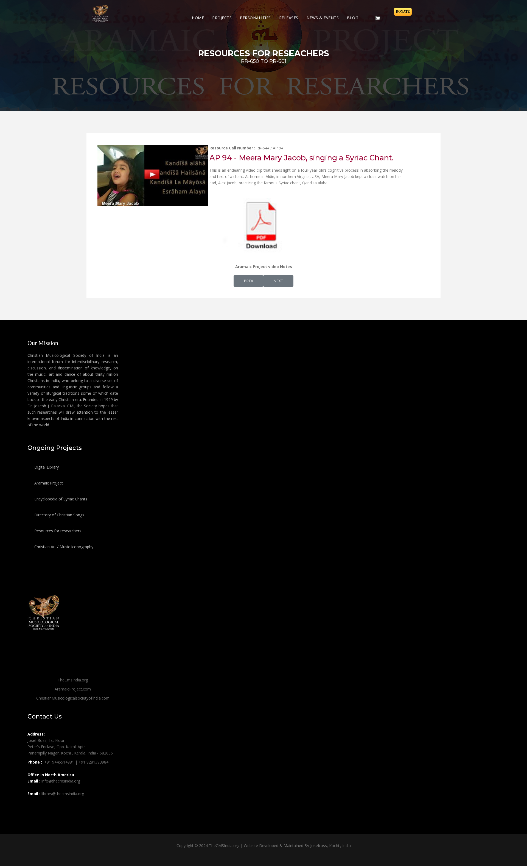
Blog (352, 17)
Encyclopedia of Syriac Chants (60, 499)
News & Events (323, 17)
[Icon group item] (32, 806)
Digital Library (46, 467)
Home (198, 17)
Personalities (255, 17)
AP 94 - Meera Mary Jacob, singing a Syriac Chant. (301, 157)
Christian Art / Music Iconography (63, 546)
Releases (288, 17)
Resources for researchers (57, 530)
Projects (222, 17)
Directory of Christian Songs (58, 514)
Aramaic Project (48, 483)
